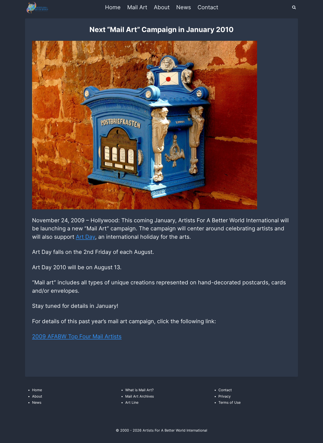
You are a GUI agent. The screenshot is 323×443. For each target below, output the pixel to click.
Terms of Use (229, 402)
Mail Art (137, 7)
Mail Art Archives (139, 396)
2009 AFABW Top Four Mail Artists (77, 336)
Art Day (85, 236)
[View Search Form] (294, 7)
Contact (208, 7)
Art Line (131, 402)
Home (113, 7)
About (162, 7)
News (183, 7)
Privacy (224, 396)
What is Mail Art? (139, 390)
